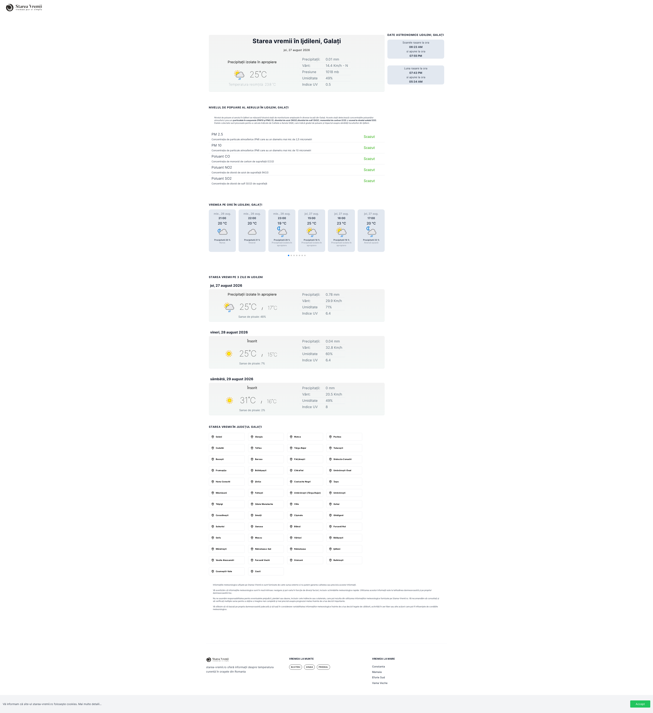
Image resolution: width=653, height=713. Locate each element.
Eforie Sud (378, 677)
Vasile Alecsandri (225, 560)
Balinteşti (338, 560)
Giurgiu (259, 436)
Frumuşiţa (221, 470)
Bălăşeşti (338, 537)
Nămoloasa (300, 549)
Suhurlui (220, 526)
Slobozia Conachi (342, 459)
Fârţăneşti (299, 459)
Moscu (258, 537)
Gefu (218, 537)
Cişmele (298, 515)
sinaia (309, 667)
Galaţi (219, 436)
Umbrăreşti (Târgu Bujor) (307, 493)
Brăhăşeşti (260, 470)
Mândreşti (221, 549)
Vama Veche (380, 683)
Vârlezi (298, 537)
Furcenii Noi (339, 526)
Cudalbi (220, 448)
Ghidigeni (338, 515)
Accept (640, 704)
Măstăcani (221, 493)
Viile (296, 504)
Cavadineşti (222, 515)
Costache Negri (302, 481)
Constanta (378, 666)
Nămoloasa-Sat (263, 549)
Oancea (259, 526)
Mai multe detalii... (90, 704)
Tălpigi (219, 504)
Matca (297, 436)
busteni (295, 667)
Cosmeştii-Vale (224, 571)
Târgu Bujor (300, 448)
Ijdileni (336, 549)
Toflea (258, 448)
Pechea (337, 436)
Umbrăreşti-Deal (342, 470)
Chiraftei (299, 470)
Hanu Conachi (223, 481)
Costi (258, 571)
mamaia (377, 672)
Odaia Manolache (264, 504)
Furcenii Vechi (262, 560)
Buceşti (220, 459)
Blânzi (297, 526)
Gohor (336, 504)
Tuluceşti (338, 448)
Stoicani (298, 560)
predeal (323, 667)
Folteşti (259, 493)
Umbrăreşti (339, 493)
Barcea (258, 459)
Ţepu (336, 481)
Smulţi (258, 515)
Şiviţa (258, 481)
